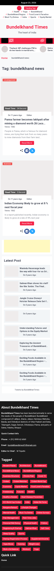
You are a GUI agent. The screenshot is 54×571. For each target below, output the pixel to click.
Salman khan (31, 528)
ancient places (9, 466)
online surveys (43, 513)
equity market (45, 17)
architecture (25, 466)
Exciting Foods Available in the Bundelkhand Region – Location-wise (33, 361)
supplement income (40, 539)
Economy (7, 487)
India (24, 17)
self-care (45, 528)
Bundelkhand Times (27, 27)
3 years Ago (31, 335)
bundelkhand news (11, 471)
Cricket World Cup (38, 481)
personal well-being (11, 523)
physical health (30, 523)
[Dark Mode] (31, 41)
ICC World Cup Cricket (12, 502)
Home (4, 560)
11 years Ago (16, 115)
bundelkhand (36, 12)
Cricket (6, 481)
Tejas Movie (8, 544)
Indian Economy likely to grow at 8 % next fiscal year (26, 205)
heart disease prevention (31, 497)
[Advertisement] (27, 246)
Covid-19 (42, 476)
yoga (25, 12)
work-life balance (10, 549)
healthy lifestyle (10, 497)
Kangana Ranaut (10, 507)
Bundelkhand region (16, 14)
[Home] (4, 40)
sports (33, 17)
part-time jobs (29, 518)
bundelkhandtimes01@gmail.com (22, 445)
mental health (9, 513)
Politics (44, 523)
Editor (29, 115)
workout (26, 549)
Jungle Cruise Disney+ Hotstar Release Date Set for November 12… (34, 301)
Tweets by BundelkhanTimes (27, 390)
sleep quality (8, 534)
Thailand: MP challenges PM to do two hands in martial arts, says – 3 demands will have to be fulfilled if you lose (20, 49)
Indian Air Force (40, 502)
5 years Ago (31, 275)
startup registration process (15, 539)
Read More (27, 143)
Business (7, 164)
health (16, 12)
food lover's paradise (38, 14)
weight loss (34, 544)
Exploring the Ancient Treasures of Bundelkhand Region (33, 346)
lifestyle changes (28, 507)
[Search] (37, 41)
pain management (11, 518)
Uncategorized (9, 80)
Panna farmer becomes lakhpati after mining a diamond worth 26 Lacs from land (27, 121)
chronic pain (28, 476)
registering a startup (12, 528)
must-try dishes (12, 17)
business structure (11, 476)
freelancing (8, 492)
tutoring (21, 544)
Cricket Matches (20, 481)
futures (20, 492)
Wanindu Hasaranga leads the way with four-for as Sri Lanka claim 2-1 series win (33, 271)
